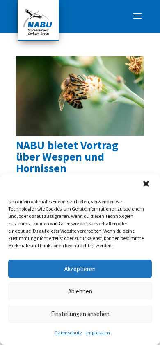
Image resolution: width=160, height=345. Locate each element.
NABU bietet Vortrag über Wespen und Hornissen (67, 156)
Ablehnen (80, 291)
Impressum (98, 332)
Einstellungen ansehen (80, 314)
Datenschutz (68, 332)
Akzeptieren (80, 269)
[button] (147, 185)
